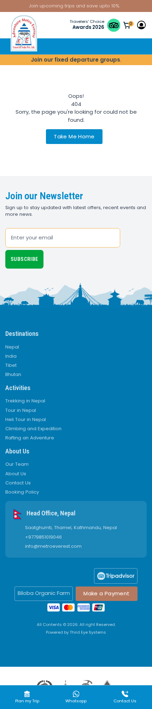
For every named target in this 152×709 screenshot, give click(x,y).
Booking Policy (22, 492)
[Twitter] (37, 575)
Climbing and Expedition (33, 428)
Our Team (17, 464)
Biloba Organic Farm (44, 593)
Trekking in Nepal (25, 400)
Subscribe (24, 259)
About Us (15, 473)
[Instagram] (53, 575)
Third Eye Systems (88, 632)
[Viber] (85, 575)
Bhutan (13, 374)
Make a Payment (106, 593)
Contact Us (18, 482)
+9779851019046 (43, 537)
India (11, 356)
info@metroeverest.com (53, 546)
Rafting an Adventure (29, 437)
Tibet (11, 365)
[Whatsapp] (69, 575)
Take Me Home (74, 136)
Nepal (12, 347)
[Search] (131, 46)
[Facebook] (21, 575)
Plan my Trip (27, 701)
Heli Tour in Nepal (25, 419)
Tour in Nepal (20, 410)
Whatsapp (76, 701)
